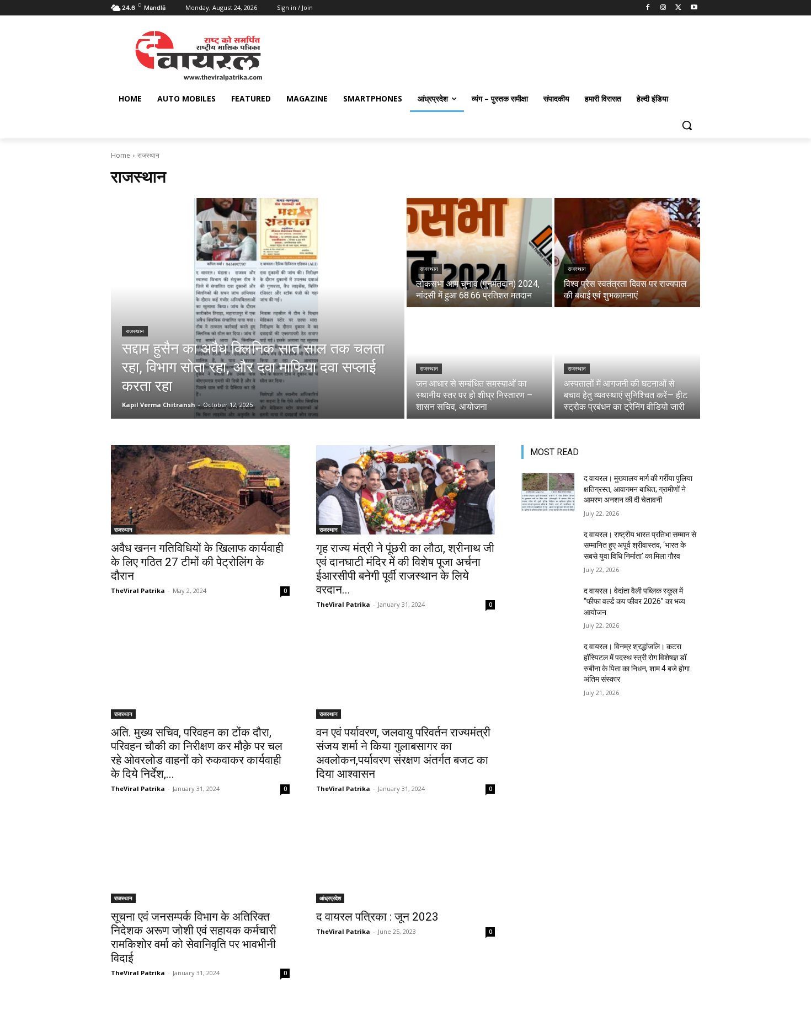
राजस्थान (135, 331)
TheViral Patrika (138, 590)
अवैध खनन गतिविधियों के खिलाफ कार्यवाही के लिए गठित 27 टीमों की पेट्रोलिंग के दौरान (197, 562)
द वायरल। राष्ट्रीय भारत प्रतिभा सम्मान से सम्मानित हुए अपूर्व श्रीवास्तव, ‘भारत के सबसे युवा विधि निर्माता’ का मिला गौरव (640, 545)
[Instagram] (663, 8)
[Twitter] (678, 8)
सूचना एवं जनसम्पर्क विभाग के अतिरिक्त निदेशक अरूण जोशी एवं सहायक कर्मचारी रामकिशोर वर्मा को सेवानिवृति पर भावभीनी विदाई (193, 937)
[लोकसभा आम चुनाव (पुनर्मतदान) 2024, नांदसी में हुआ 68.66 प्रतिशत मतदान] (479, 252)
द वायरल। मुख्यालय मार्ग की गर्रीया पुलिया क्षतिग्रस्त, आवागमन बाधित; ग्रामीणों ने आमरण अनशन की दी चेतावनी (638, 489)
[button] (687, 125)
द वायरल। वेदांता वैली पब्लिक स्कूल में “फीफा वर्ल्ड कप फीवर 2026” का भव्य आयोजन (634, 601)
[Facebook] (648, 8)
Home (120, 155)
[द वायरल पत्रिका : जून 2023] (405, 858)
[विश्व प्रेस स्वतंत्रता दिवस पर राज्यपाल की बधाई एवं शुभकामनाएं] (627, 252)
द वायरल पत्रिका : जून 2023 (377, 916)
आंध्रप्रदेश (330, 898)
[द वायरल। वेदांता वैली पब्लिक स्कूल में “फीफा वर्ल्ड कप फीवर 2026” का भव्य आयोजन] (548, 604)
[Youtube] (693, 8)
